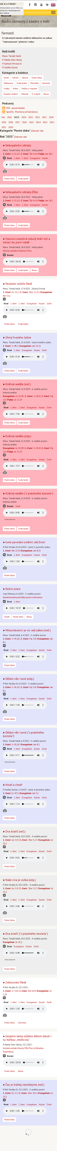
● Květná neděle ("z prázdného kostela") (28, 493)
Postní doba (9, 178)
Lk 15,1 (12, 942)
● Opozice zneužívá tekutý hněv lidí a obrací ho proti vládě (26, 240)
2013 (45, 122)
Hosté (7, 616)
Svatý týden (23, 178)
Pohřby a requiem (29, 88)
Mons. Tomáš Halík (11, 55)
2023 (30, 117)
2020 (51, 117)
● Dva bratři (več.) (14, 831)
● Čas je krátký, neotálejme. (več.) (23, 1084)
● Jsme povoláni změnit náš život (24, 542)
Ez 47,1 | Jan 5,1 (21, 793)
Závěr (49, 303)
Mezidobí (34, 83)
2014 (38, 122)
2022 (37, 117)
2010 (10, 127)
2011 (3, 127)
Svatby (7, 88)
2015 (31, 122)
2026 (9, 117)
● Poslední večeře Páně (17, 283)
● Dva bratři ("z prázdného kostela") (25, 933)
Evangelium (35, 158)
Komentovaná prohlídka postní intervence (22, 597)
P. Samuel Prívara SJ (12, 63)
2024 (23, 117)
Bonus (34, 270)
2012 (52, 122)
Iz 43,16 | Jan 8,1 (21, 744)
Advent (15, 77)
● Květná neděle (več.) (17, 384)
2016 (24, 122)
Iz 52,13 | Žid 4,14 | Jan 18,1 (28, 153)
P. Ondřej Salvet (10, 67)
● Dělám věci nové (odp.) (18, 678)
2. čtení (25, 158)
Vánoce (25, 77)
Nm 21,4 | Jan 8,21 (22, 550)
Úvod (9, 158)
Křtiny (15, 88)
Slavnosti (22, 1022)
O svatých (36, 94)
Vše (3, 117)
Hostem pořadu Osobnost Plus (17, 250)
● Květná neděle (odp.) (17, 436)
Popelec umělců (11, 94)
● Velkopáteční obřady (17, 145)
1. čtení (17, 158)
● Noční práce (11, 589)
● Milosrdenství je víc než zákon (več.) (27, 630)
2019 (3, 122)
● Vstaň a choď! (12, 785)
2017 (17, 122)
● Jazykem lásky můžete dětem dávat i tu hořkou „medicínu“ (27, 1037)
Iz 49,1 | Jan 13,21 (22, 346)
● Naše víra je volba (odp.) (19, 880)
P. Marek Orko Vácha (12, 59)
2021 (44, 117)
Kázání (45, 158)
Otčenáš (24, 94)
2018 (10, 122)
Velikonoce (8, 83)
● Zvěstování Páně (14, 982)
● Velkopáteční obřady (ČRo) (20, 192)
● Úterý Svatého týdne (17, 337)
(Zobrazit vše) (37, 130)
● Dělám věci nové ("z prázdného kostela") (23, 734)
